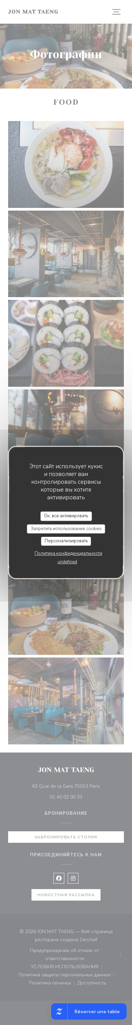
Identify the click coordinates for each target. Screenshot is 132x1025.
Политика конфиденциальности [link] (68, 553)
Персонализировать (66, 541)
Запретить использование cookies (66, 529)
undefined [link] (67, 562)
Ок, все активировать (66, 516)
